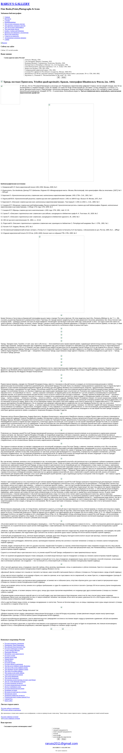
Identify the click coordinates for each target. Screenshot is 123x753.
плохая (55, 733)
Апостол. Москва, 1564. (33, 59)
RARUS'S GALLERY (15, 3)
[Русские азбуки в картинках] (11, 710)
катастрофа (57, 735)
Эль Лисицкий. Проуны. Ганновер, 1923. (38, 61)
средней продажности (60, 730)
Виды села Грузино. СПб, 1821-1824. (37, 68)
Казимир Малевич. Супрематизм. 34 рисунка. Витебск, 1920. (45, 63)
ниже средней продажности (62, 732)
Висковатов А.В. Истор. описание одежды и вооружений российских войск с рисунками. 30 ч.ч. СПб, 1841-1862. (62, 73)
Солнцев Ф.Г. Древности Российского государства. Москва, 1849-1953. (48, 72)
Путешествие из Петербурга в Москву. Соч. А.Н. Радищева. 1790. (46, 65)
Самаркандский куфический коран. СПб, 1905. (40, 70)
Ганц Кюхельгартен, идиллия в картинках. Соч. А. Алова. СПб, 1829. (48, 66)
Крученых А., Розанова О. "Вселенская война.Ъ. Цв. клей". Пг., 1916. (48, 75)
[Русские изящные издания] (10, 718)
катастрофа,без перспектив (62, 737)
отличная (56, 728)
